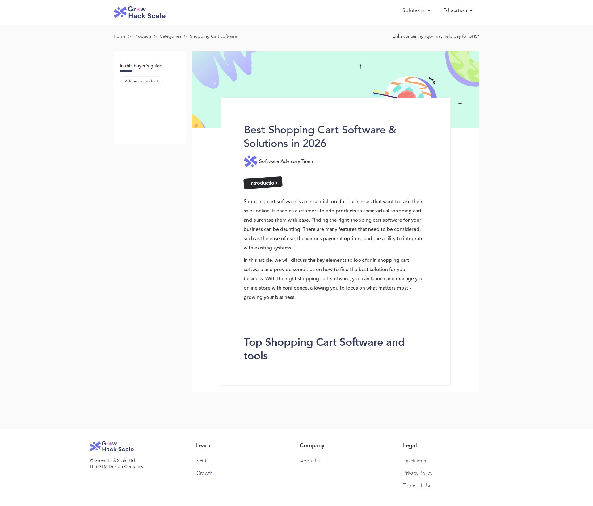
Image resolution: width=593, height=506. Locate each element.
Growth (204, 473)
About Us (310, 461)
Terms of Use (417, 485)
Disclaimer (415, 461)
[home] (140, 12)
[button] (416, 11)
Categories (170, 36)
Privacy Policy (417, 473)
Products (142, 36)
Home (120, 36)
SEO (201, 461)
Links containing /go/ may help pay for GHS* (436, 36)
